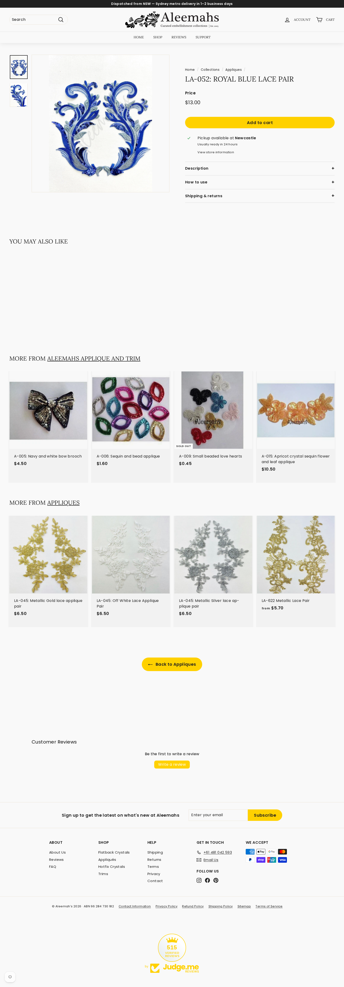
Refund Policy (193, 906)
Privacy (153, 873)
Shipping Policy (221, 906)
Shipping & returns (203, 196)
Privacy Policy (167, 906)
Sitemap (244, 906)
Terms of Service (269, 906)
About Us (57, 852)
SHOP (157, 37)
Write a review (172, 764)
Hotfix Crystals (111, 866)
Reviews (56, 859)
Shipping (155, 852)
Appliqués (107, 859)
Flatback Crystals (114, 852)
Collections (210, 70)
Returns (154, 859)
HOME (139, 37)
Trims (103, 873)
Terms (153, 866)
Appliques (233, 70)
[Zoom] (100, 123)
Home (190, 70)
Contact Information (135, 906)
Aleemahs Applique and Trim (93, 358)
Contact (155, 880)
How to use (196, 182)
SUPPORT (203, 37)
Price (190, 93)
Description (196, 168)
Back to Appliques (175, 664)
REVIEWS (179, 37)
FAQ (52, 866)
